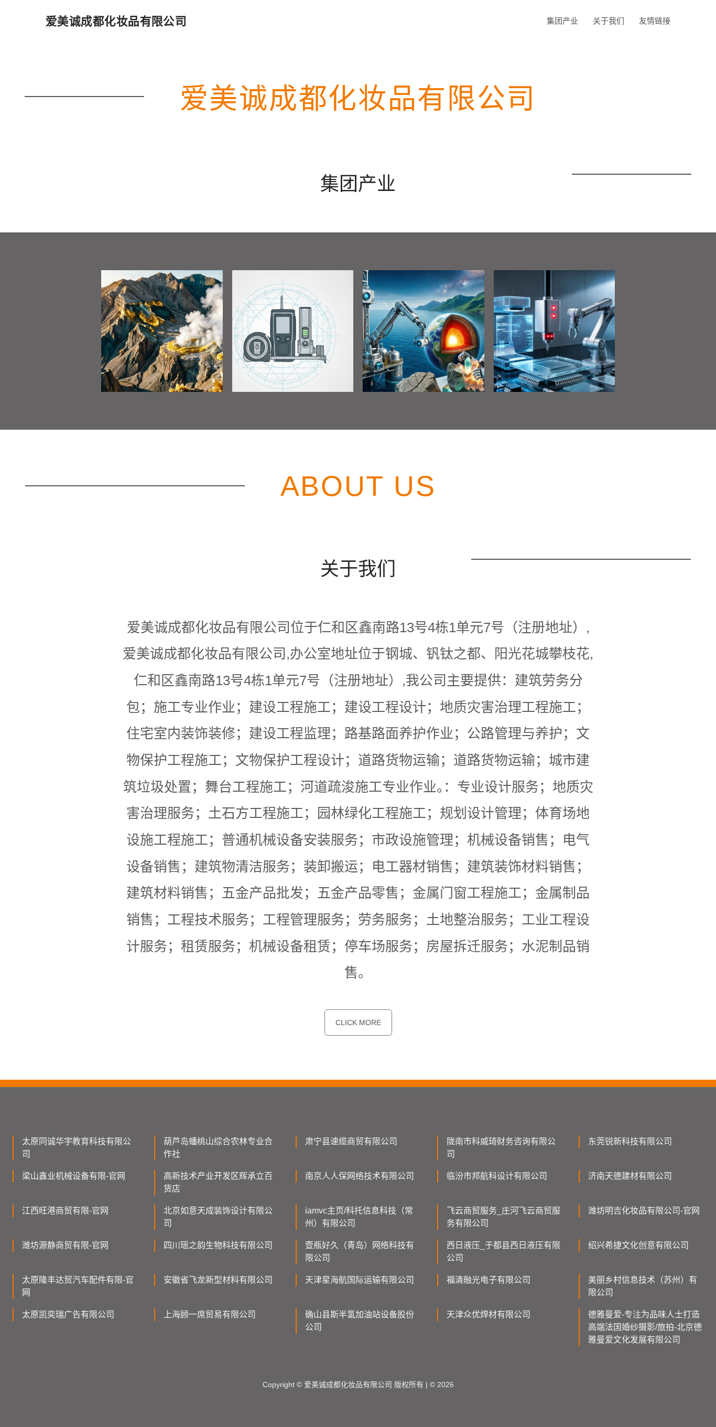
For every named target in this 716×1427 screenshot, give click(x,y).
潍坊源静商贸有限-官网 (65, 1245)
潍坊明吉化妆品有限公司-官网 (644, 1210)
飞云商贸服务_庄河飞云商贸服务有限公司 (503, 1217)
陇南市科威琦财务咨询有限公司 (501, 1147)
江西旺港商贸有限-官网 (65, 1210)
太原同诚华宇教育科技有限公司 (76, 1147)
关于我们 (608, 20)
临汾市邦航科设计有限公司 (497, 1176)
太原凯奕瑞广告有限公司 (68, 1314)
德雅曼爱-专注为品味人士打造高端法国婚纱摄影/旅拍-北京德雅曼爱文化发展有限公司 (645, 1327)
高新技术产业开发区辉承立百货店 (218, 1182)
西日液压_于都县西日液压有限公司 (503, 1251)
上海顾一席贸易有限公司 (210, 1314)
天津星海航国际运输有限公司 (359, 1279)
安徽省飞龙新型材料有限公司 (218, 1279)
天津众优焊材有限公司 (488, 1314)
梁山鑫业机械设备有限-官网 (73, 1176)
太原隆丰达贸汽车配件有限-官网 (78, 1286)
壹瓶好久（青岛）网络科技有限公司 (359, 1251)
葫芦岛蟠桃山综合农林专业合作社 (218, 1147)
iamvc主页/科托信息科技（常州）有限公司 (359, 1217)
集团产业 (562, 20)
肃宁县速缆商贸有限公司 (351, 1141)
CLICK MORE (358, 1022)
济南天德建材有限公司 (630, 1176)
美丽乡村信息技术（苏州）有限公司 (642, 1286)
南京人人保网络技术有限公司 (359, 1176)
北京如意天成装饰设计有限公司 (218, 1217)
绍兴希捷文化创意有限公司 (638, 1245)
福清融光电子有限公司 (488, 1279)
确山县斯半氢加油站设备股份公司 (359, 1321)
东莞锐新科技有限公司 (630, 1141)
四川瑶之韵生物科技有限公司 (218, 1245)
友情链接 (654, 20)
